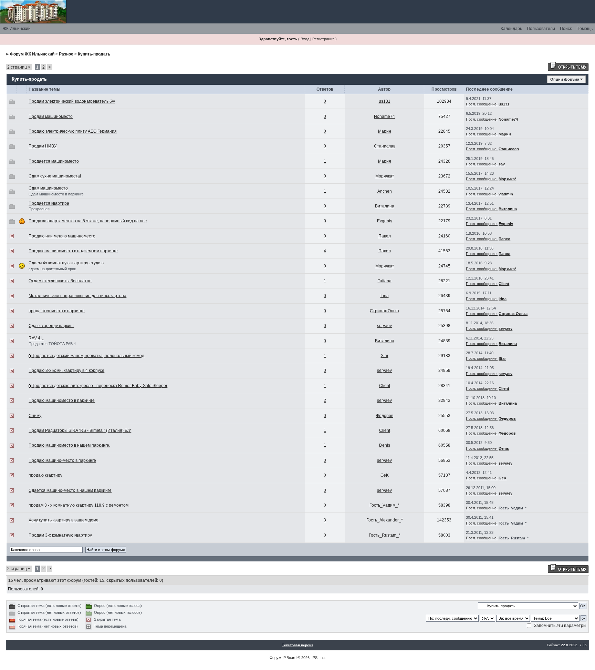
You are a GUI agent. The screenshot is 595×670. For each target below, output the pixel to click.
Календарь (511, 28)
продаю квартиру (45, 475)
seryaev (384, 325)
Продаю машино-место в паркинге (62, 460)
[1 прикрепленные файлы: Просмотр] (30, 385)
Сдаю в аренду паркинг (51, 325)
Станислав (384, 146)
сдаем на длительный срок (52, 269)
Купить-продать (94, 54)
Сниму (35, 415)
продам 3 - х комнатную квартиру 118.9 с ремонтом (78, 505)
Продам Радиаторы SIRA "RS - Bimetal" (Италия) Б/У (80, 430)
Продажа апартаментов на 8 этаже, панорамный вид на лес (88, 221)
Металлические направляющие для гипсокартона (77, 295)
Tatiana (385, 280)
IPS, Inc (318, 658)
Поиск (566, 28)
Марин (384, 131)
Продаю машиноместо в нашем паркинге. (69, 445)
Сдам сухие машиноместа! (55, 176)
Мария (384, 161)
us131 (384, 101)
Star (384, 355)
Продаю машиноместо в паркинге (62, 400)
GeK (384, 475)
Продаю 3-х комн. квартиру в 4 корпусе (66, 370)
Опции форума (564, 79)
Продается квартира (49, 203)
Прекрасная (39, 209)
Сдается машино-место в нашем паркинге (70, 490)
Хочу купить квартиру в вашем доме (63, 520)
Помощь (584, 28)
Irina (384, 295)
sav (502, 164)
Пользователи (541, 28)
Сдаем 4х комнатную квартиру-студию (66, 263)
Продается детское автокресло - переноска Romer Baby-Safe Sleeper (99, 385)
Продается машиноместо (54, 161)
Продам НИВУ (43, 146)
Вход (305, 39)
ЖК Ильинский (16, 28)
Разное (66, 54)
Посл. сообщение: (482, 104)
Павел (384, 236)
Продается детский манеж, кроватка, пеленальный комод (87, 355)
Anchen (384, 191)
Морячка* (384, 176)
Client (504, 284)
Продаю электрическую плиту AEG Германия (73, 131)
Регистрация (323, 39)
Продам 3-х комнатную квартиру (60, 535)
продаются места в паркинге (57, 310)
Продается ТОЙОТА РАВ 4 (52, 344)
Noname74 (384, 116)
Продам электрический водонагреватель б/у (72, 101)
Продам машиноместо (51, 116)
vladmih (506, 194)
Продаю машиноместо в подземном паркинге (73, 250)
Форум (275, 658)
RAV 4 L (36, 338)
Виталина (384, 206)
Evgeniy (384, 221)
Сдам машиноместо (48, 188)
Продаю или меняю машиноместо (62, 236)
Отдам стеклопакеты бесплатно (60, 280)
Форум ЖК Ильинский (32, 54)
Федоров (384, 415)
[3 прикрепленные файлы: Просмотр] (30, 355)
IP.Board (289, 658)
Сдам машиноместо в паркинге (56, 194)
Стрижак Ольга (384, 310)
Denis (384, 445)
